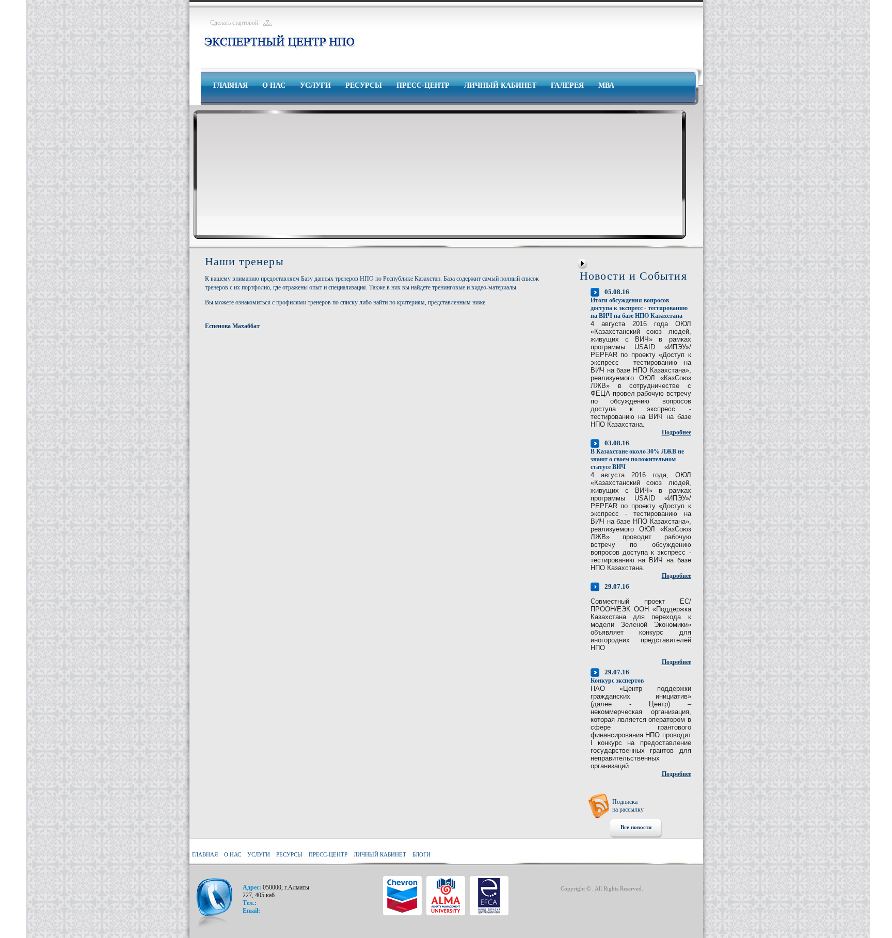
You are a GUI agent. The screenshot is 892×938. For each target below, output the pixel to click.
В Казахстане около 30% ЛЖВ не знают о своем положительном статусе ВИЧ (637, 459)
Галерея (567, 85)
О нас (273, 85)
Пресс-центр (423, 85)
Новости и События (633, 275)
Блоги (421, 854)
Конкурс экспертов (617, 680)
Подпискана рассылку (628, 805)
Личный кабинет (500, 85)
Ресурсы (363, 85)
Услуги (315, 85)
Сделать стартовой (234, 22)
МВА (606, 85)
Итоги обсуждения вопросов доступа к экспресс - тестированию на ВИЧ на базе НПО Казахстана (639, 308)
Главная (230, 85)
